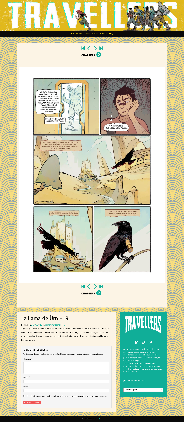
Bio (72, 33)
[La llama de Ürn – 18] (88, 49)
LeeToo (99, 419)
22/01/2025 (36, 325)
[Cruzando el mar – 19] (101, 49)
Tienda (79, 33)
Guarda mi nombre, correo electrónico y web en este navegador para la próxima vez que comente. (67, 396)
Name (25, 377)
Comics (103, 33)
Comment (27, 359)
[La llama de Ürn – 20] (95, 49)
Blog (111, 33)
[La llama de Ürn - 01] (83, 49)
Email (25, 386)
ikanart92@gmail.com (55, 325)
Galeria (87, 33)
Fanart (95, 33)
